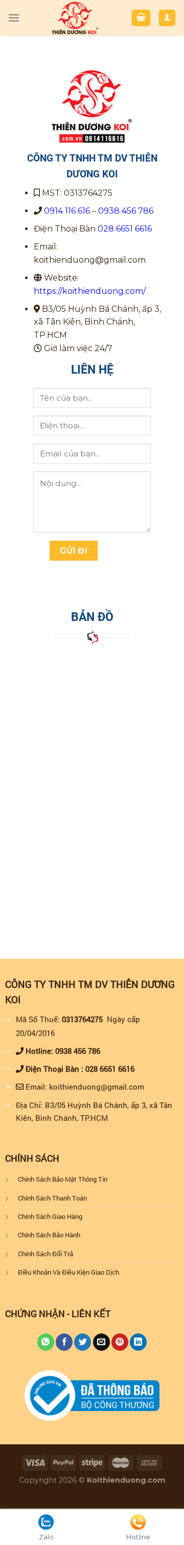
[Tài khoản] (167, 18)
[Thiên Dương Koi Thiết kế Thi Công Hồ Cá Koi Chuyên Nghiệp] (75, 18)
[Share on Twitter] (82, 1342)
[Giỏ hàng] (141, 18)
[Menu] (14, 17)
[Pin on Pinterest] (119, 1342)
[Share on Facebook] (64, 1342)
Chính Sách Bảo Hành (49, 1235)
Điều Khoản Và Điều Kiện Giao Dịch (68, 1272)
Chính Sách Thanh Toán (52, 1198)
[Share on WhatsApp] (45, 1342)
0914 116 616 (67, 211)
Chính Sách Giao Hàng (50, 1216)
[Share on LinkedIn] (138, 1342)
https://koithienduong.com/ (90, 291)
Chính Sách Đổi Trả (45, 1254)
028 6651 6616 (125, 229)
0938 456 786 (125, 211)
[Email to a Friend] (101, 1342)
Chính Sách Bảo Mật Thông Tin (62, 1179)
